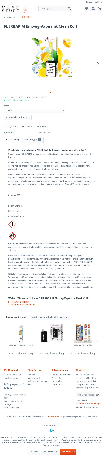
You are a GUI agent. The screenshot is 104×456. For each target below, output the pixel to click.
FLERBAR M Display (83, 345)
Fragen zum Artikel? (19, 302)
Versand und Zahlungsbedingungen (38, 379)
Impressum (57, 384)
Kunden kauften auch (16, 317)
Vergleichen (12, 126)
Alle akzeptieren (50, 451)
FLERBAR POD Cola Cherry (21, 345)
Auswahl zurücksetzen (19, 117)
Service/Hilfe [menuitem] (94, 2)
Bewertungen (32, 139)
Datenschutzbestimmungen (88, 403)
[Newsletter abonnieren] (97, 394)
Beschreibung (12, 139)
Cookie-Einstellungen (61, 374)
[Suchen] (69, 8)
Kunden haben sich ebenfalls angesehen (50, 317)
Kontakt (31, 374)
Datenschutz (57, 381)
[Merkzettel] (86, 8)
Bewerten (44, 126)
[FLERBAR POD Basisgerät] (52, 333)
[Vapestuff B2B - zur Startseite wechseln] (14, 9)
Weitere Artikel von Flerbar (22, 304)
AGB (30, 384)
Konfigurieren (68, 451)
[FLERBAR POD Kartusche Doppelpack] (21, 333)
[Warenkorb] (99, 8)
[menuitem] (55, 8)
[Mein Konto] (93, 8)
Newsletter (57, 378)
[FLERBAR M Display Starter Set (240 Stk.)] (82, 333)
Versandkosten (53, 416)
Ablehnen (33, 451)
